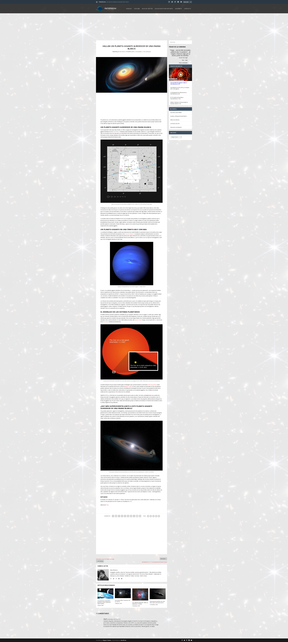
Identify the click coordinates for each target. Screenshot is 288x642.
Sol (146, 131)
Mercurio (150, 384)
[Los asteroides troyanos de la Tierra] (123, 593)
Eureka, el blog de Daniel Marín (178, 116)
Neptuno (132, 234)
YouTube (137, 8)
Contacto (187, 8)
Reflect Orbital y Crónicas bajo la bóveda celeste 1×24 (179, 103)
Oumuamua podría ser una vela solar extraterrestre (157, 602)
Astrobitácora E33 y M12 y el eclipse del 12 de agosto (179, 88)
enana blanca (116, 131)
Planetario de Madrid (176, 127)
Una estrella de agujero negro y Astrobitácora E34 (178, 83)
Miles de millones (174, 120)
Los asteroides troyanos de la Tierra (122, 601)
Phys (107, 505)
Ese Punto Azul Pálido (176, 112)
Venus (155, 384)
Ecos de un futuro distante (164, 8)
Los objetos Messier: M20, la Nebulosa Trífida (140, 603)
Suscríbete (178, 8)
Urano (126, 234)
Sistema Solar (138, 320)
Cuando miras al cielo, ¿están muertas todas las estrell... (120, 2)
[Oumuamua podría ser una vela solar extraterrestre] (158, 593)
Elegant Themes (107, 640)
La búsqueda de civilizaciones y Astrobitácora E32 (178, 93)
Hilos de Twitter (147, 8)
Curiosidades (138, 51)
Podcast (129, 8)
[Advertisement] (141, 26)
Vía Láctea (105, 321)
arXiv (130, 501)
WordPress (123, 640)
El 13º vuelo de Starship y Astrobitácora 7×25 (176, 98)
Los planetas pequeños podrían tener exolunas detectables (104, 602)
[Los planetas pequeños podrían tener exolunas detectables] (105, 593)
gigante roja (128, 386)
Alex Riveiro (122, 51)
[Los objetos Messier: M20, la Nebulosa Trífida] (140, 594)
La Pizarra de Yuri (175, 123)
